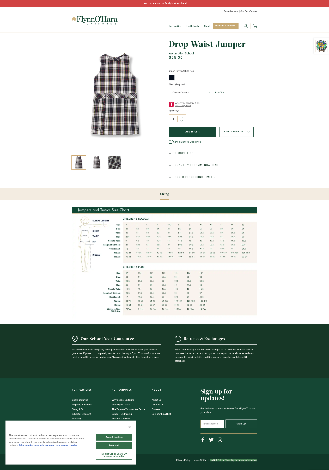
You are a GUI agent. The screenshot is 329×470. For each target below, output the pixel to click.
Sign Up (241, 424)
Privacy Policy (183, 460)
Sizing (164, 194)
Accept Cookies (114, 437)
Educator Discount (81, 414)
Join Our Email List (161, 414)
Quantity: (174, 111)
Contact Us (157, 405)
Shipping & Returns (82, 405)
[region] (70, 442)
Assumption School (181, 53)
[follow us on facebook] (202, 439)
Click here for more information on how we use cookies (48, 445)
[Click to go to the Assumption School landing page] (321, 46)
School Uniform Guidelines (187, 142)
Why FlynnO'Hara (121, 405)
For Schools (192, 26)
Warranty (76, 419)
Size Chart (220, 93)
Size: (177, 85)
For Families (175, 26)
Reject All (114, 445)
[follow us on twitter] (211, 439)
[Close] (129, 427)
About (207, 26)
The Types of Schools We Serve (128, 409)
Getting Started (80, 400)
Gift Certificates (248, 11)
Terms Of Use (200, 460)
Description (184, 153)
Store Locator (231, 11)
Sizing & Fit (77, 409)
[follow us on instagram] (220, 439)
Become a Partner (226, 26)
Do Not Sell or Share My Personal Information (114, 455)
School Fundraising (122, 414)
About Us (156, 400)
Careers (156, 409)
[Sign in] (246, 26)
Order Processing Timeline (196, 177)
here (183, 3)
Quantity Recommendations (196, 165)
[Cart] (255, 26)
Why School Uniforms (123, 400)
